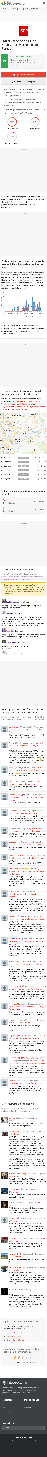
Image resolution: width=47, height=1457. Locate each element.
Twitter (27, 1404)
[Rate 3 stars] (24, 1357)
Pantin (38, 404)
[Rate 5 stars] (32, 1357)
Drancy (37, 401)
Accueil (4, 9)
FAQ (3, 1408)
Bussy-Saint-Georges (19, 409)
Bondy (28, 407)
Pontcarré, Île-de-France (32, 1083)
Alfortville (30, 404)
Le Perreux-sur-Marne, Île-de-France (24, 831)
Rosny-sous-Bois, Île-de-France (32, 770)
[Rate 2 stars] (19, 1357)
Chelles (30, 401)
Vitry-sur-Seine (7, 407)
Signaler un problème (25, 75)
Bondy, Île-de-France (28, 784)
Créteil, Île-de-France (32, 844)
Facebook (28, 1408)
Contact (5, 1416)
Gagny (23, 401)
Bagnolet (15, 401)
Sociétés (13, 9)
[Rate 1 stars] (15, 1357)
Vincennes (5, 404)
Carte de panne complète (24, 81)
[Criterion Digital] (23, 1437)
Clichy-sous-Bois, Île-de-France (32, 1063)
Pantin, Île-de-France (35, 858)
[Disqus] (23, 626)
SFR (20, 9)
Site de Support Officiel (15, 1340)
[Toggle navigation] (44, 3)
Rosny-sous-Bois (18, 404)
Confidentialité (7, 1412)
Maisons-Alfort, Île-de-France (31, 919)
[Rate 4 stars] (28, 1357)
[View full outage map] (23, 433)
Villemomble (20, 407)
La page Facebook (14, 1336)
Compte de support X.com (17, 1333)
